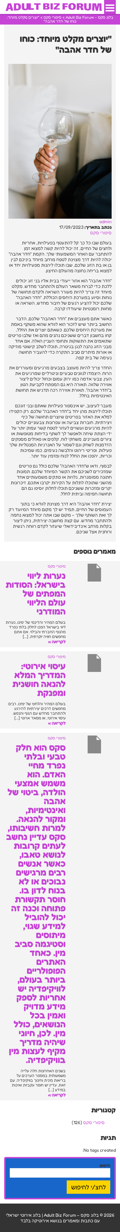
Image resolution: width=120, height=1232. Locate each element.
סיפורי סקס (101, 232)
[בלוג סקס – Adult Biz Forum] (53, 6)
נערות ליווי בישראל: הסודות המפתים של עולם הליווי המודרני (36, 593)
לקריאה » (57, 641)
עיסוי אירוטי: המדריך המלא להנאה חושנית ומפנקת (39, 679)
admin (105, 221)
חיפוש (105, 1165)
